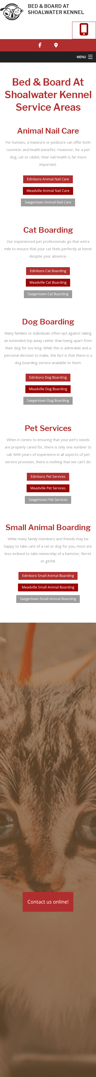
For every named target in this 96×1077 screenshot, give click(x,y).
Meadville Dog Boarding (48, 389)
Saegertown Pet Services (48, 499)
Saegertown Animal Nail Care (48, 202)
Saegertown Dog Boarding (48, 400)
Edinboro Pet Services (48, 476)
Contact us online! (47, 901)
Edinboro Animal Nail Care (48, 179)
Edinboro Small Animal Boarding (48, 575)
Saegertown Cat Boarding (48, 294)
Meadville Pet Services (48, 488)
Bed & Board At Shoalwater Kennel (56, 9)
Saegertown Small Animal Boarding (48, 599)
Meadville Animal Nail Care (48, 190)
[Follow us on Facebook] (40, 45)
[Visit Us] (55, 45)
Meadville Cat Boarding (48, 282)
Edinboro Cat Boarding (48, 271)
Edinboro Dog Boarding (48, 377)
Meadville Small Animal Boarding (48, 587)
